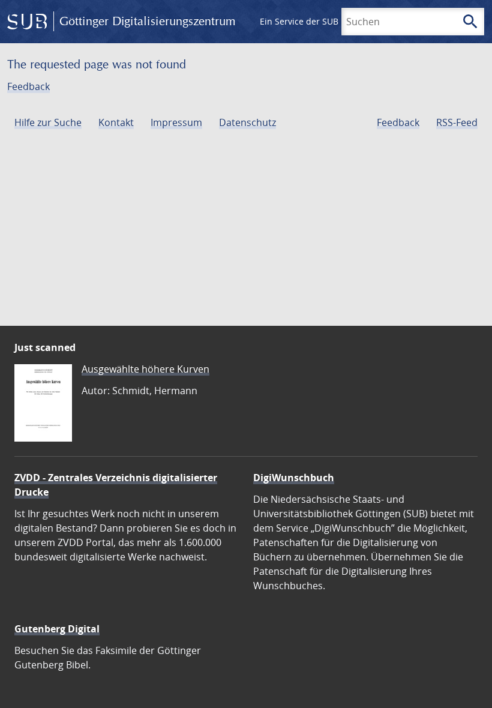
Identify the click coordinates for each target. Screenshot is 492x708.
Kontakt (116, 122)
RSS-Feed (457, 122)
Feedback (28, 86)
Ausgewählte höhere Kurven (145, 369)
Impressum (176, 122)
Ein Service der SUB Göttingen (320, 21)
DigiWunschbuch (293, 477)
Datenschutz (247, 122)
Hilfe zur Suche (48, 122)
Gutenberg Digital (57, 628)
